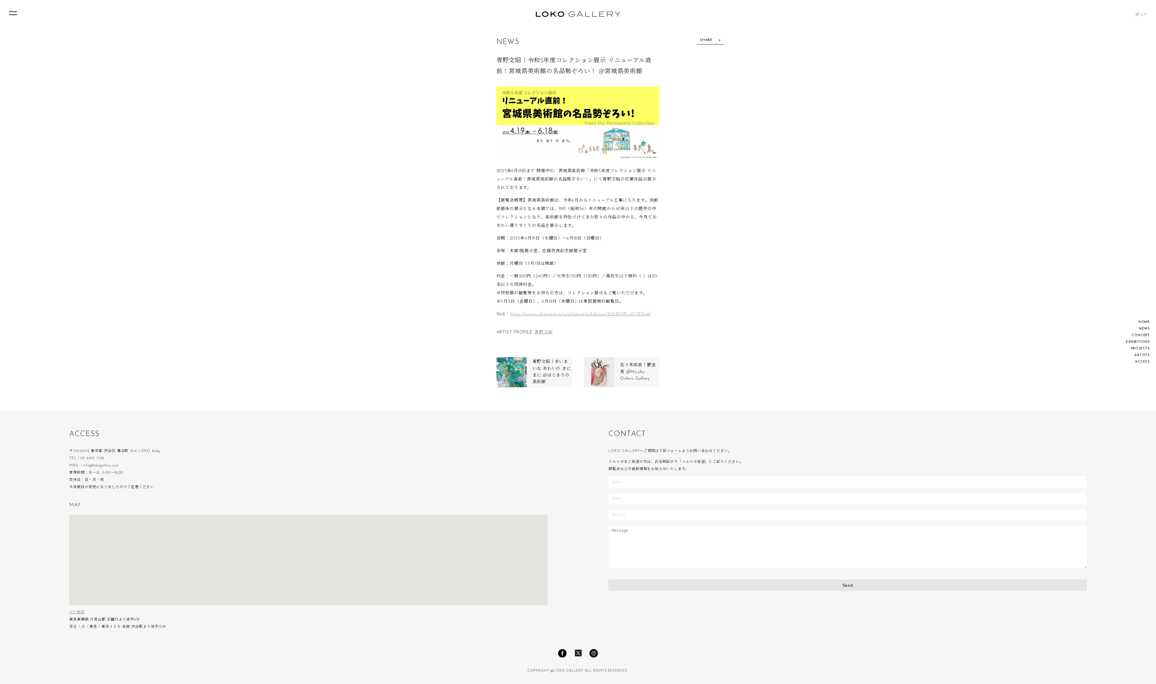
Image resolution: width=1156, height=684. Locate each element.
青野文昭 (543, 332)
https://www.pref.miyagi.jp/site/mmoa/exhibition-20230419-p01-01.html (580, 314)
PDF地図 (76, 612)
